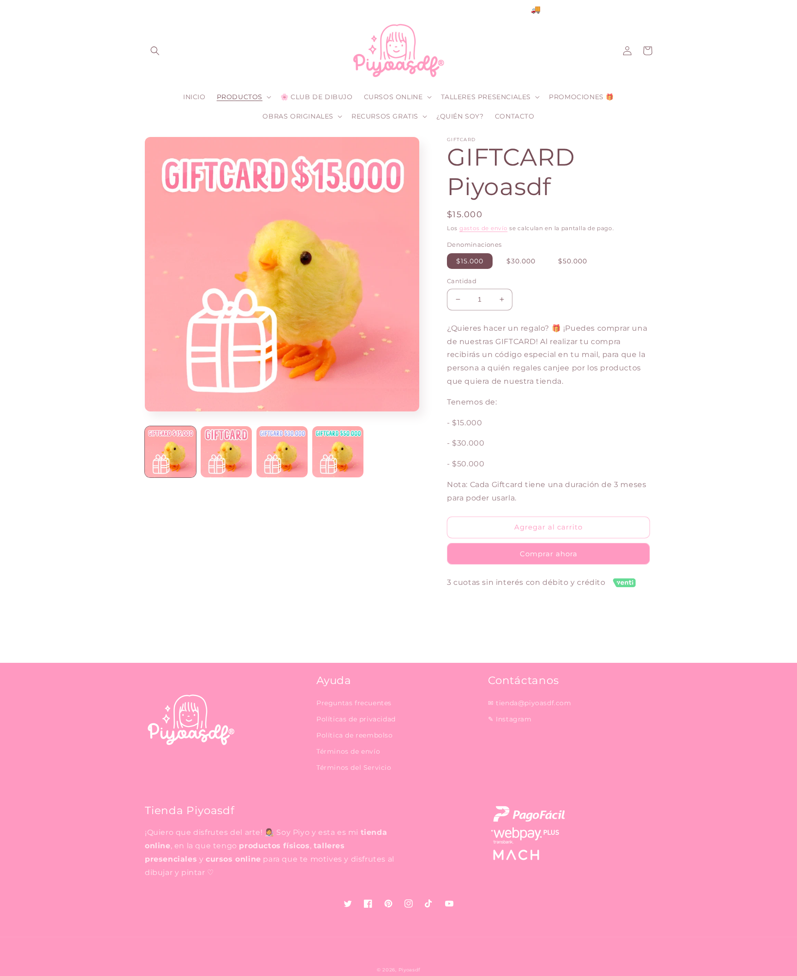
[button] (155, 51)
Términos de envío (348, 751)
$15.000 (469, 261)
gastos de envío (483, 228)
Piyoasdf (409, 970)
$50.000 (572, 261)
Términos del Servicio (354, 767)
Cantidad (461, 281)
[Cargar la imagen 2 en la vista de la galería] (226, 451)
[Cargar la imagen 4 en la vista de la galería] (337, 451)
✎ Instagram (510, 719)
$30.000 (520, 261)
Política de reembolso (354, 735)
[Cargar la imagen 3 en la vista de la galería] (282, 451)
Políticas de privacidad (356, 719)
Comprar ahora (548, 553)
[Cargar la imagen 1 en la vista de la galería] (170, 451)
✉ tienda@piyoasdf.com (529, 703)
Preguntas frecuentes (354, 703)
